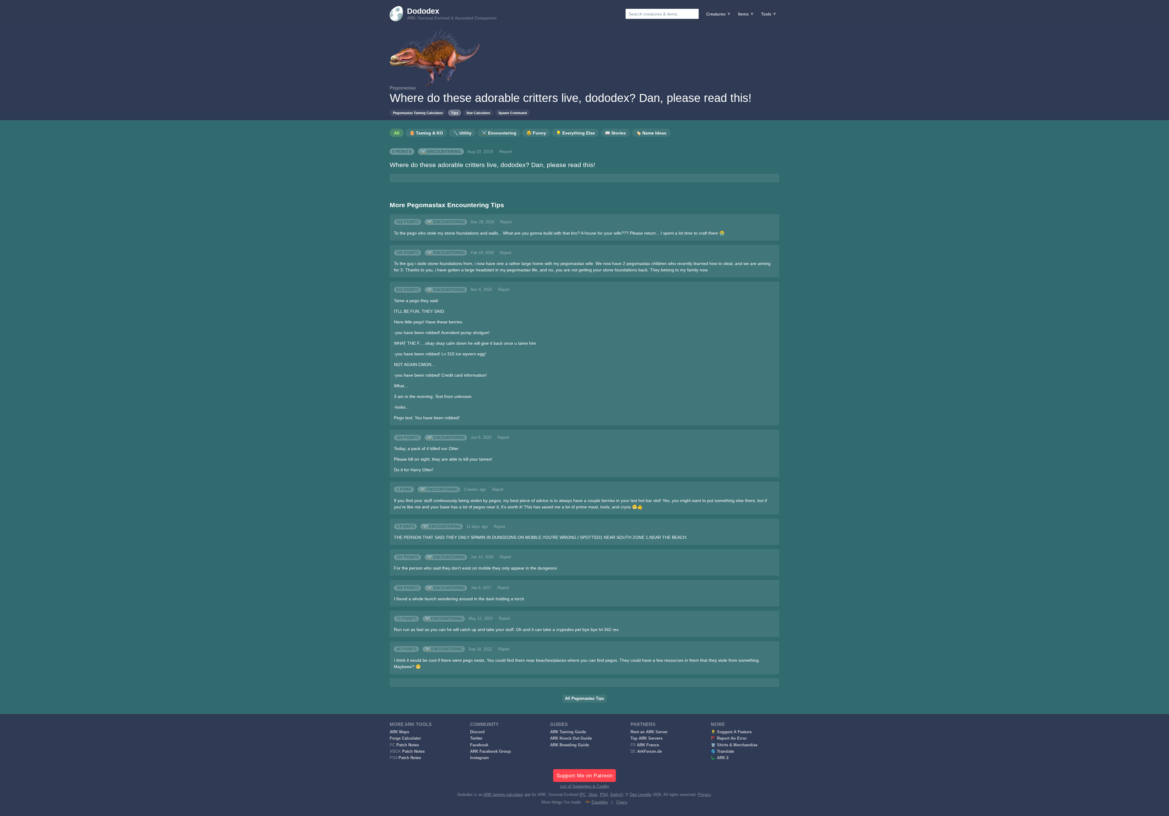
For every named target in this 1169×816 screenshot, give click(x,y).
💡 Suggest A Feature (731, 732)
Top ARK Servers (646, 738)
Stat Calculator (478, 113)
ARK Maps (399, 732)
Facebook (479, 745)
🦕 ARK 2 (719, 758)
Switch (616, 795)
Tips (454, 113)
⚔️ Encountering (440, 151)
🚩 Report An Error (729, 738)
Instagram (479, 758)
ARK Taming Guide (568, 732)
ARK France (648, 745)
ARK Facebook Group (490, 751)
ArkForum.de (649, 751)
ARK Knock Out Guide (571, 738)
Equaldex (600, 802)
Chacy (621, 802)
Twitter (476, 738)
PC (583, 795)
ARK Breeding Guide (569, 745)
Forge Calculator (405, 738)
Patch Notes (407, 745)
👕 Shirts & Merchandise (734, 745)
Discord (477, 732)
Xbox (593, 795)
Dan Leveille (640, 795)
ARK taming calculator (503, 795)
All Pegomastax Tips (584, 698)
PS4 (604, 795)
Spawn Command (512, 113)
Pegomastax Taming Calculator (418, 113)
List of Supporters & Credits (584, 786)
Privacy (704, 795)
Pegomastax (403, 87)
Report (505, 151)
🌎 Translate (722, 751)
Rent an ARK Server (649, 732)
